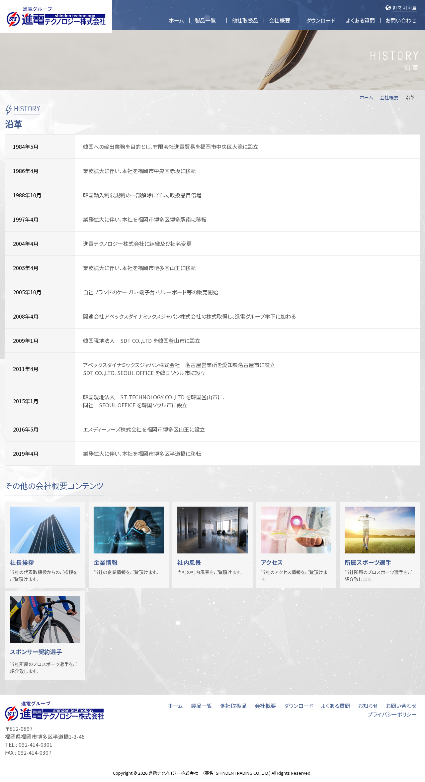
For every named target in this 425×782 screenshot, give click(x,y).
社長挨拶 (22, 562)
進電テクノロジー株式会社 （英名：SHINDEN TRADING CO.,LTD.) (209, 773)
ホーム (366, 97)
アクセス (272, 562)
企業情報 (106, 562)
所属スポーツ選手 (368, 562)
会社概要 (389, 97)
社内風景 (189, 562)
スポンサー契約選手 (36, 651)
